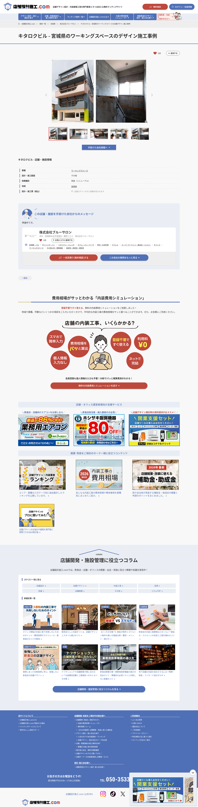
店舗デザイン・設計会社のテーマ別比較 (92, 740)
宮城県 (74, 186)
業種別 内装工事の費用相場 (88, 747)
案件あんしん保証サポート (29, 730)
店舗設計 (40, 585)
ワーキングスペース (79, 170)
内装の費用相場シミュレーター (89, 723)
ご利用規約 (136, 730)
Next (152, 95)
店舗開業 (79, 591)
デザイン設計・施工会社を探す (87, 733)
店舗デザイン (79, 585)
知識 (40, 591)
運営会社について (138, 726)
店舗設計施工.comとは (28, 720)
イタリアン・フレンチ (66, 245)
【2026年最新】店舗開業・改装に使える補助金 (95, 730)
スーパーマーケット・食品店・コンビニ (136, 245)
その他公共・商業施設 (55, 248)
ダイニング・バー (48, 245)
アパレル (115, 245)
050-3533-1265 (125, 779)
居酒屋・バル (34, 245)
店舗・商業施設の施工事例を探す (88, 743)
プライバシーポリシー (140, 733)
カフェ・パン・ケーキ (86, 245)
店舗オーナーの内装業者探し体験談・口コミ (92, 757)
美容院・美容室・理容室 (75, 248)
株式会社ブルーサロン (55, 232)
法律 (156, 585)
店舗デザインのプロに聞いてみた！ (89, 753)
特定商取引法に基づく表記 (142, 736)
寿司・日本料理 (103, 245)
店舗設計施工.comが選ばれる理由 (32, 723)
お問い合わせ (137, 723)
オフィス (157, 245)
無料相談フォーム (84, 726)
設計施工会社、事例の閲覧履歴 (87, 750)
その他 (117, 591)
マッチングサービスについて (30, 726)
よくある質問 (137, 720)
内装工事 (117, 585)
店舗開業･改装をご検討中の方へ (88, 720)
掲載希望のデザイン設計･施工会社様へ (90, 767)
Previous (46, 95)
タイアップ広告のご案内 (141, 740)
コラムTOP (156, 591)
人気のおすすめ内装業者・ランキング (91, 736)
